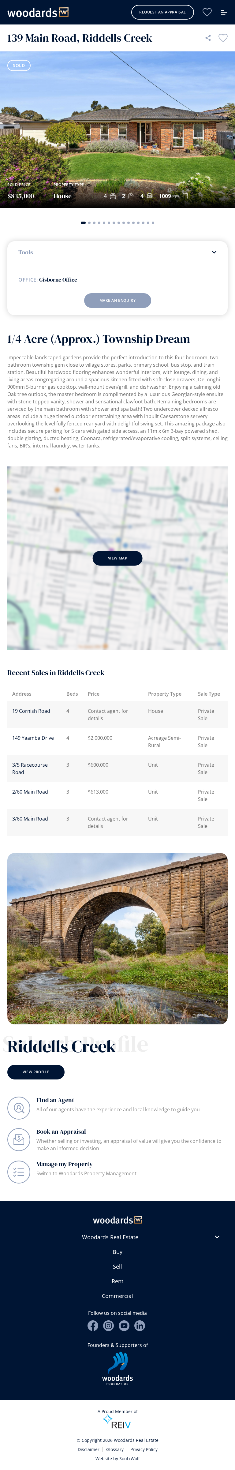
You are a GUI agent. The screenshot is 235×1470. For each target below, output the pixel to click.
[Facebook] (93, 1325)
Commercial (117, 1296)
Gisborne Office (58, 279)
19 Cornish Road (31, 711)
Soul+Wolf (129, 1458)
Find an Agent (55, 1100)
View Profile (36, 1072)
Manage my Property (64, 1164)
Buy (117, 1251)
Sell (117, 1266)
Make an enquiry (117, 300)
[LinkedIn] (139, 1325)
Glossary (115, 1449)
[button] (83, 223)
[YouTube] (124, 1325)
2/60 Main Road (30, 791)
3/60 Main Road (30, 818)
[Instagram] (108, 1325)
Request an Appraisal (162, 12)
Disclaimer (88, 1449)
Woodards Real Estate (110, 1237)
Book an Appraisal (61, 1131)
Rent (117, 1281)
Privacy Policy (144, 1449)
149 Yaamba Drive (33, 738)
